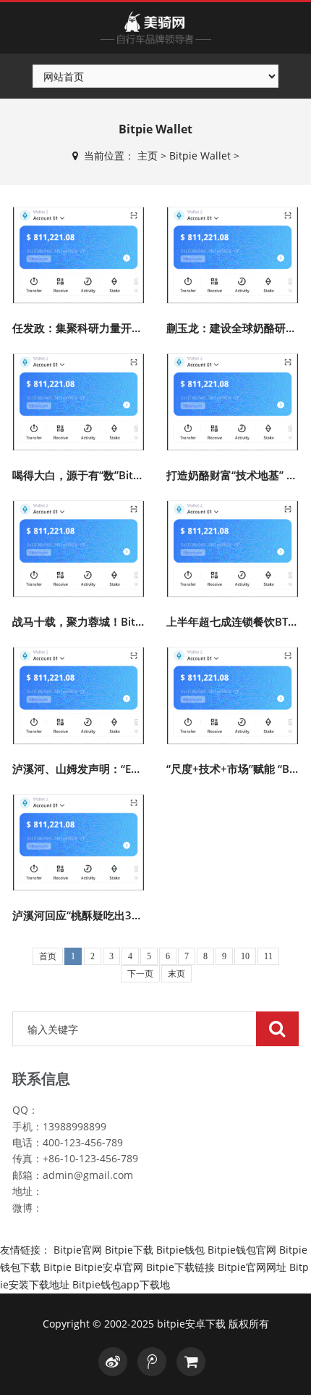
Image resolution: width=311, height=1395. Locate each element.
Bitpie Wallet (200, 155)
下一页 (140, 974)
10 (245, 956)
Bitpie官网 (78, 1250)
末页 (176, 974)
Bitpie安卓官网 (108, 1267)
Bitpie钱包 (180, 1250)
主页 (147, 155)
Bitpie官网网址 (252, 1267)
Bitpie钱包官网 (242, 1250)
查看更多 (79, 247)
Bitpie (57, 1267)
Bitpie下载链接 (180, 1267)
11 (268, 956)
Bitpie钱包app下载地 (121, 1284)
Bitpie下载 (129, 1250)
